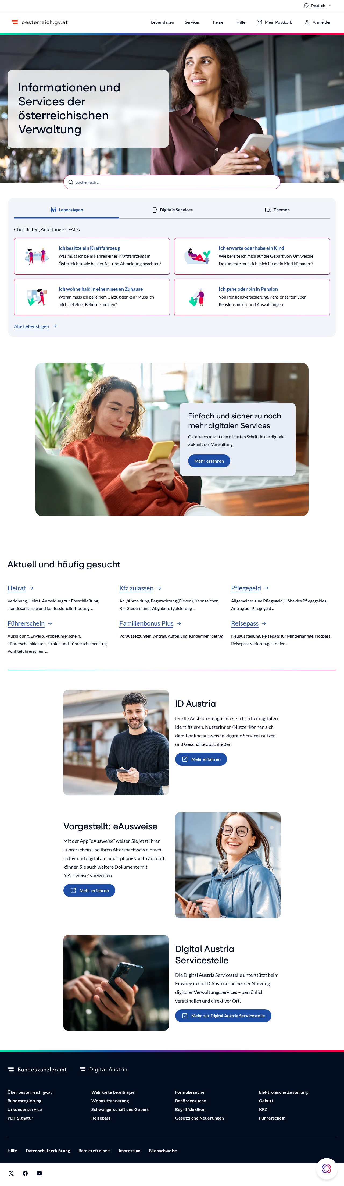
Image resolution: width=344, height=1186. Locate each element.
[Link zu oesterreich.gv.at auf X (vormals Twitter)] (11, 1175)
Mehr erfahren (209, 460)
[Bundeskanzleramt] (37, 1070)
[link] (92, 256)
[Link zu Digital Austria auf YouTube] (39, 1175)
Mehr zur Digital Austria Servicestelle (228, 1015)
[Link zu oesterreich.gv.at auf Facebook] (25, 1175)
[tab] (66, 209)
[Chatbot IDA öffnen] (327, 1169)
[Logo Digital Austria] (109, 1070)
